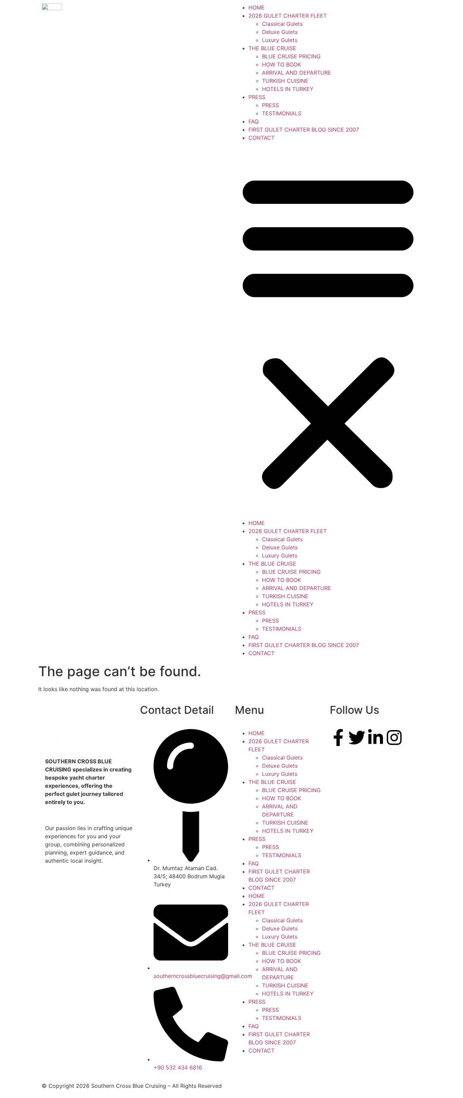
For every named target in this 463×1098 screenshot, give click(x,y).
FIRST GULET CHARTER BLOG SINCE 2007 (303, 129)
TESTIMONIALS (281, 113)
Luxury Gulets (279, 40)
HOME (256, 7)
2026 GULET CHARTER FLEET (287, 15)
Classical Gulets (282, 23)
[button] (328, 330)
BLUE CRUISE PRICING (291, 56)
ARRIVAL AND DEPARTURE (296, 72)
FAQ (253, 121)
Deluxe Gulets (280, 31)
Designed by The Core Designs (275, 1085)
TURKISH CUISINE (285, 80)
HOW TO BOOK (281, 64)
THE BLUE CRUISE (272, 48)
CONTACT (261, 137)
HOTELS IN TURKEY (288, 88)
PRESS (256, 97)
